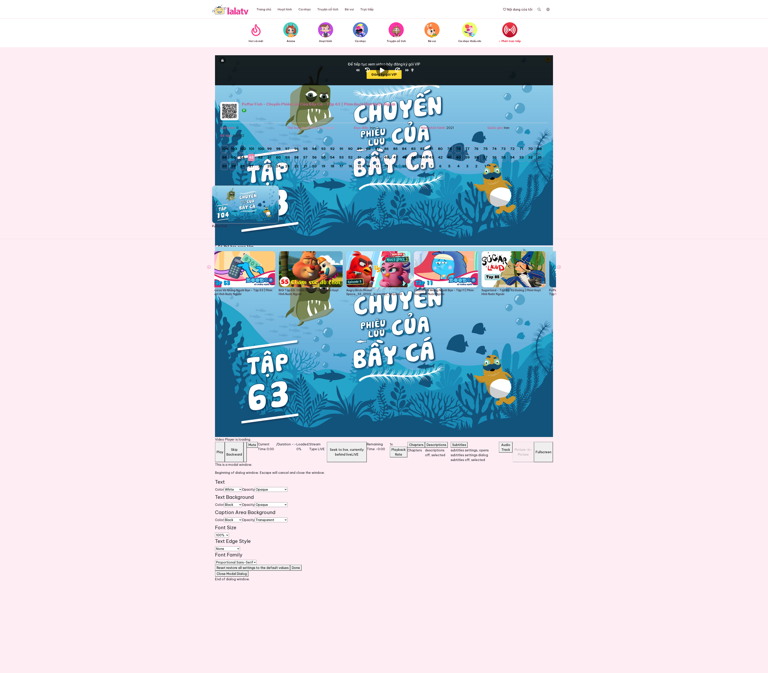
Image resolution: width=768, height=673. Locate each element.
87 (377, 149)
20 (314, 166)
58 (296, 157)
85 (395, 149)
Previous (209, 267)
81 (431, 149)
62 (260, 157)
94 (314, 149)
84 (404, 149)
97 (287, 149)
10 (404, 166)
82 (422, 149)
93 (323, 149)
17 (341, 166)
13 (377, 166)
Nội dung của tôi (519, 9)
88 (368, 149)
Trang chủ (263, 9)
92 (332, 149)
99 (269, 149)
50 (368, 157)
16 (350, 166)
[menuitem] (475, 452)
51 (359, 157)
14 (368, 166)
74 (494, 149)
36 (494, 157)
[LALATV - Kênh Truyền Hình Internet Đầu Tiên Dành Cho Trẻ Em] (230, 9)
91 (341, 149)
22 (296, 166)
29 (233, 166)
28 (242, 166)
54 (332, 157)
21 (305, 166)
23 (287, 166)
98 (278, 149)
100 (261, 149)
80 (440, 149)
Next (559, 267)
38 (476, 157)
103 (234, 149)
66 (224, 157)
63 (251, 157)
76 (476, 149)
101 (251, 149)
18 (332, 166)
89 (359, 149)
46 (404, 157)
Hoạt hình (285, 9)
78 (458, 149)
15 (359, 166)
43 (431, 157)
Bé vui (349, 9)
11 (395, 166)
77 (467, 149)
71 (521, 149)
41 (449, 157)
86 (386, 149)
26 (260, 166)
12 (386, 166)
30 (224, 166)
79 (449, 149)
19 (323, 166)
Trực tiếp (367, 9)
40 (458, 157)
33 (521, 157)
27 (251, 166)
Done (296, 568)
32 (530, 157)
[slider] (302, 442)
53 (341, 157)
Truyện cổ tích (327, 9)
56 (314, 157)
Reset (253, 568)
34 (512, 157)
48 (386, 157)
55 (323, 157)
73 (503, 149)
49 (377, 157)
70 (530, 149)
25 (269, 166)
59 (287, 157)
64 (242, 157)
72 (512, 149)
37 (485, 157)
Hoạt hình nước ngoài (317, 128)
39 (467, 157)
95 (305, 149)
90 (350, 149)
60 (278, 157)
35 (503, 157)
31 (539, 157)
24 (278, 166)
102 (243, 149)
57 (305, 157)
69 (539, 149)
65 (233, 157)
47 (395, 157)
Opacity (248, 489)
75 (485, 149)
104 (225, 149)
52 (350, 157)
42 (440, 157)
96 (296, 149)
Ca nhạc (304, 9)
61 (269, 157)
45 (413, 157)
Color (219, 489)
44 (422, 157)
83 (413, 149)
